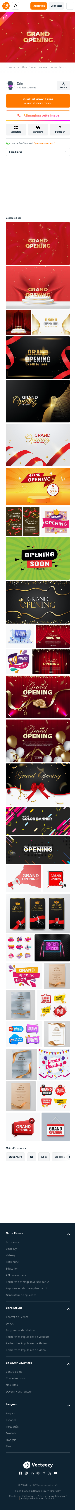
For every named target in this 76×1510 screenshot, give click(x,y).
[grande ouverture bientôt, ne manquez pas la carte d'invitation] (22, 545)
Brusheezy (12, 1473)
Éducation (12, 1500)
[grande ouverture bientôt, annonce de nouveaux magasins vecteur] (19, 1057)
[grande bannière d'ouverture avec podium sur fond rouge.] (18, 320)
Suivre (63, 87)
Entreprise (12, 1493)
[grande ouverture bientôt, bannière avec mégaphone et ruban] (53, 716)
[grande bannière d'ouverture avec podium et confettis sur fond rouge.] (37, 285)
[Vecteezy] (6, 6)
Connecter (56, 5)
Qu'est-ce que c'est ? (44, 143)
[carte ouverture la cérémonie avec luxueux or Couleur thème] (37, 657)
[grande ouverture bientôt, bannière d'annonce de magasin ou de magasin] (24, 1114)
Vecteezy (11, 1480)
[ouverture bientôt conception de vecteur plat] (37, 613)
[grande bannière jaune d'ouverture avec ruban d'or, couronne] (37, 511)
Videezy (10, 1486)
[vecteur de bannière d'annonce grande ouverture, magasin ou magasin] (20, 576)
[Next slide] (61, 1388)
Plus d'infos (15, 150)
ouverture (15, 1388)
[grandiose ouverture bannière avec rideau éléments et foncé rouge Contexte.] (23, 715)
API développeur (16, 1506)
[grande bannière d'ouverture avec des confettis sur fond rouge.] (37, 241)
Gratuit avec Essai (38, 101)
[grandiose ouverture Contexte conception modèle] (24, 347)
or (31, 1388)
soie (44, 1388)
